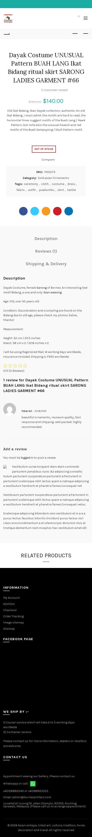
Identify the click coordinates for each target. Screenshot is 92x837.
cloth (45, 184)
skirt (60, 190)
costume (58, 184)
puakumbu (46, 190)
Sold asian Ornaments (53, 178)
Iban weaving (52, 292)
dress (71, 184)
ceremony (31, 184)
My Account (11, 598)
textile (71, 190)
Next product (85, 33)
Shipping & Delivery (46, 263)
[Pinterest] (57, 211)
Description (46, 238)
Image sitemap (13, 622)
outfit (32, 190)
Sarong (42, 288)
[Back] (6, 33)
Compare (48, 159)
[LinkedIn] (68, 211)
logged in (27, 457)
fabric (20, 190)
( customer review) (54, 90)
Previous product (75, 33)
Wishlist (9, 604)
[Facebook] (23, 211)
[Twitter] (34, 211)
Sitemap (9, 629)
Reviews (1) (46, 251)
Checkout (10, 610)
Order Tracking (13, 616)
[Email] (46, 211)
